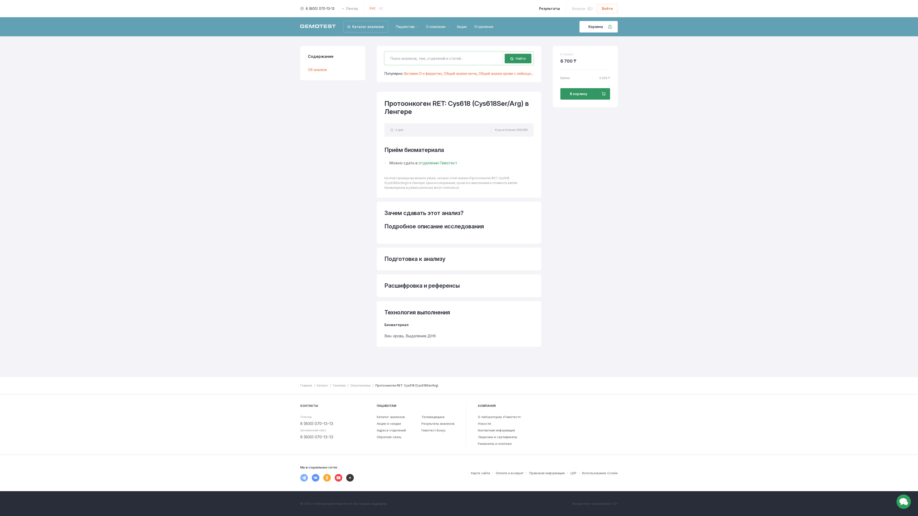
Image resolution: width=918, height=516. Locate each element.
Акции (462, 27)
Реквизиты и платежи (495, 444)
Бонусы (578, 8)
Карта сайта (480, 473)
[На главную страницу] (318, 27)
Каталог (322, 385)
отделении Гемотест (438, 163)
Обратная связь (389, 437)
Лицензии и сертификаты (497, 437)
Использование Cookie (600, 473)
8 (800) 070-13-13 (320, 8)
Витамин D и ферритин (423, 73)
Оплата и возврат (510, 473)
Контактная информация (496, 430)
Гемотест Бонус (433, 430)
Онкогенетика (360, 385)
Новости (484, 423)
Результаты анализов (438, 423)
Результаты (549, 8)
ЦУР (573, 473)
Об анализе (317, 70)
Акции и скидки (389, 423)
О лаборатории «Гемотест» (499, 417)
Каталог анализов (391, 417)
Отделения (483, 27)
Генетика (339, 385)
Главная (306, 385)
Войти (607, 8)
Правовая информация (547, 473)
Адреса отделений (391, 430)
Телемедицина (432, 417)
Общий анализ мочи (460, 73)
